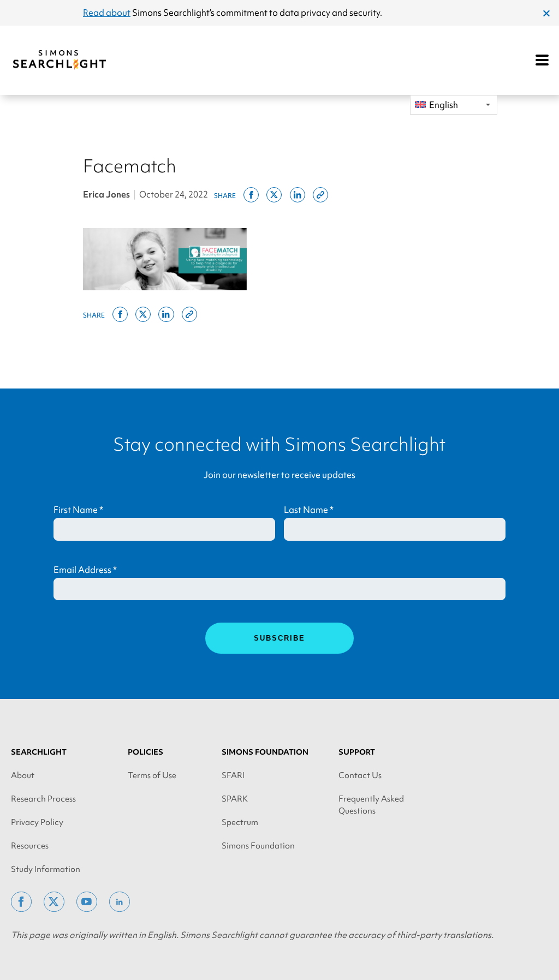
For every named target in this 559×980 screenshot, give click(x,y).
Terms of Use (152, 775)
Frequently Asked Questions (371, 804)
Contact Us (360, 775)
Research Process (43, 798)
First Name (78, 510)
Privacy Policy (37, 822)
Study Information (45, 869)
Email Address (85, 570)
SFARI (233, 775)
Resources (30, 845)
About (22, 775)
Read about (106, 13)
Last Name (309, 510)
